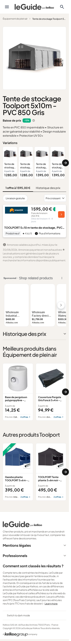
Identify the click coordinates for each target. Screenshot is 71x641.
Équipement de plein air (15, 18)
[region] (34, 163)
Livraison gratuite (15, 198)
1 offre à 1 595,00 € (18, 188)
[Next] (65, 162)
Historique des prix (48, 188)
